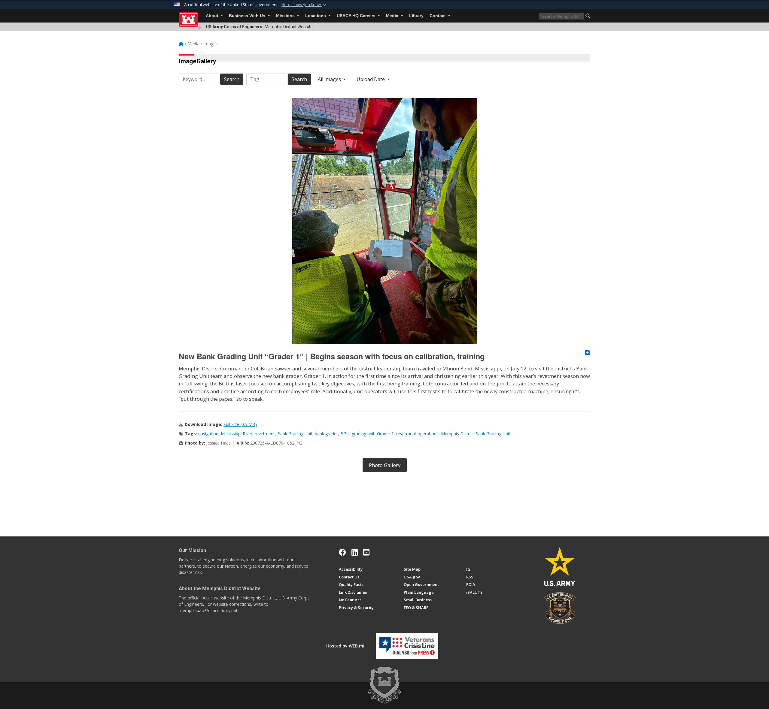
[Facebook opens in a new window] (342, 552)
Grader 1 (385, 433)
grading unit (363, 433)
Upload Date (371, 79)
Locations (316, 16)
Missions (286, 16)
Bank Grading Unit (294, 433)
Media (393, 16)
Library (416, 16)
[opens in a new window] (354, 552)
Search (231, 79)
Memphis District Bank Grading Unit (475, 433)
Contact (438, 16)
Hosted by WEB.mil (346, 646)
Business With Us (247, 16)
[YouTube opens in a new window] (366, 552)
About (213, 16)
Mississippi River (236, 433)
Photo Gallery (384, 465)
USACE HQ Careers (357, 16)
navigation (208, 433)
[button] (304, 5)
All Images (330, 79)
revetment (265, 433)
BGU (344, 433)
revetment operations (417, 433)
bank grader (326, 433)
